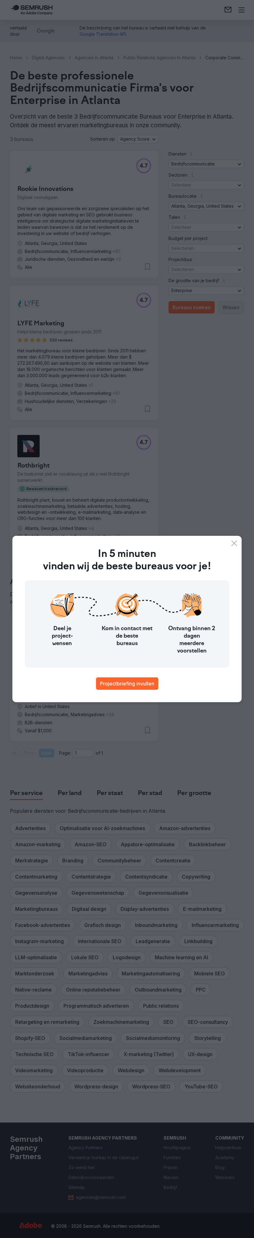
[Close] (234, 543)
